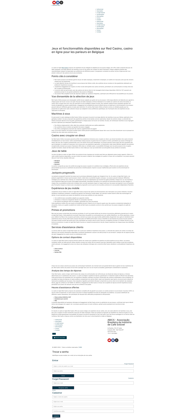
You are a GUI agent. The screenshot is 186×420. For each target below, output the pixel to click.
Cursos (98, 18)
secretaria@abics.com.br (114, 335)
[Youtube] (54, 2)
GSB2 (80, 347)
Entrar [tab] (54, 390)
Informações (100, 16)
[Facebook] (58, 2)
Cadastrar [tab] (131, 378)
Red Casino (65, 67)
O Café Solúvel (101, 12)
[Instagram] (61, 2)
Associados (100, 11)
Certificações (100, 14)
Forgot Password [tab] (129, 363)
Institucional (100, 9)
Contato (99, 19)
